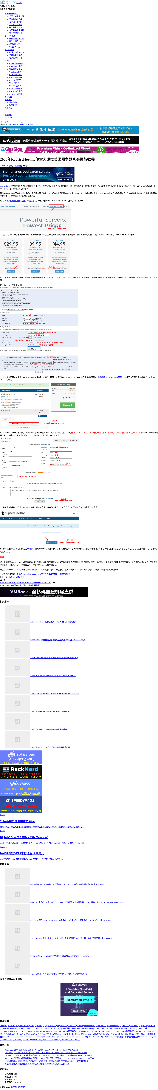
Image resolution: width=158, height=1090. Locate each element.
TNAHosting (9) (51, 1037)
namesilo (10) (31, 1037)
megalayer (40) (62, 1026)
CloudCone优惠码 (16, 72)
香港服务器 (9, 50)
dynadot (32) (145, 1026)
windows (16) (12, 1034)
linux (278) (4, 1026)
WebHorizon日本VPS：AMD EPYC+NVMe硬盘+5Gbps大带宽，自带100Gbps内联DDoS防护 (42, 1050)
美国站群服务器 (15, 19)
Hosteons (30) (8, 1028)
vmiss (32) (126, 1026)
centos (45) (41, 1026)
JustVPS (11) (10, 1037)
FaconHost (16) (23, 1034)
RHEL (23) (79, 1028)
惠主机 (19, 3)
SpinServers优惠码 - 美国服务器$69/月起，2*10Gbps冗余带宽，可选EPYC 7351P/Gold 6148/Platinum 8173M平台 (49, 1058)
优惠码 (7, 61)
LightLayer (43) (51, 1026)
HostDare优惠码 (15, 89)
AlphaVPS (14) (47, 1034)
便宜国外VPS (14, 44)
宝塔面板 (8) (134, 1037)
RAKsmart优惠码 (16, 64)
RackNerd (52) (24, 1026)
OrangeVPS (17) (110, 1031)
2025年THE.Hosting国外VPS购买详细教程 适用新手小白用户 (54, 694)
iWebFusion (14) (59, 1034)
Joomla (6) (57, 1040)
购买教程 (13, 105)
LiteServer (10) (20, 1037)
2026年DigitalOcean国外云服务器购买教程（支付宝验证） (53, 622)
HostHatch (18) (60, 1031)
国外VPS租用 (10, 36)
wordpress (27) (18, 1028)
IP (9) (105, 1037)
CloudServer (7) (8, 1040)
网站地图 (22, 1087)
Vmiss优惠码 (14, 83)
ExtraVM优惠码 (15, 77)
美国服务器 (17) (72, 1031)
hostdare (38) (81, 1026)
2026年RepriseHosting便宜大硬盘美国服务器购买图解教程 (47, 574)
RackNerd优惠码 (15, 66)
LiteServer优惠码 (15, 91)
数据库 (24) (70, 1028)
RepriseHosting (5, 186)
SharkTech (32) (135, 1026)
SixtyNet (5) (75, 1040)
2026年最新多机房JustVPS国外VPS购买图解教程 (49, 712)
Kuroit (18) (31, 1031)
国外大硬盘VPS (15, 41)
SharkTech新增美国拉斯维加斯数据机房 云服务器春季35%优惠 (25, 583)
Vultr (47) (33, 1026)
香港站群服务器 (15, 55)
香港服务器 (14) (71, 1034)
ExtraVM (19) (22, 1031)
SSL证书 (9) (88, 1037)
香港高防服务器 (15, 58)
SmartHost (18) (40, 1031)
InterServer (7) (144, 1037)
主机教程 (8, 100)
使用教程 (13, 102)
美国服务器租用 (11, 14)
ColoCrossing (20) (10, 1031)
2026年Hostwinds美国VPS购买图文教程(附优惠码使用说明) (54, 658)
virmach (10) (40, 1037)
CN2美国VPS (14, 47)
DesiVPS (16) (121, 1031)
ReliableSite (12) (125, 1034)
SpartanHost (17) (97, 1031)
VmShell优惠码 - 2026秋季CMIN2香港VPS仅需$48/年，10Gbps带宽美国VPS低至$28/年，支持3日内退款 (46, 1061)
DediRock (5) (66, 1040)
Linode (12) (145, 1034)
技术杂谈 (8, 108)
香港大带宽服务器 (16, 52)
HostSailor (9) (98, 1037)
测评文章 (8, 97)
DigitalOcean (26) (53, 1028)
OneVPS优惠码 (15, 86)
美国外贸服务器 (15, 27)
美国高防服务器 (15, 25)
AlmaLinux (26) (41, 1028)
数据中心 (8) (124, 1037)
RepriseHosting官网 (17, 201)
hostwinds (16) (142, 1031)
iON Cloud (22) (113, 1028)
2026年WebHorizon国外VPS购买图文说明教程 (48, 729)
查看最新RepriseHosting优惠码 (110, 377)
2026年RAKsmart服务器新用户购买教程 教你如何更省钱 (53, 676)
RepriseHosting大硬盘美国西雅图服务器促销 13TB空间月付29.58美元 (57, 640)
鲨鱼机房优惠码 (15, 69)
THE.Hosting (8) (113, 1037)
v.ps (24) (63, 1028)
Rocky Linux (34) (115, 1026)
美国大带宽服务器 (16, 16)
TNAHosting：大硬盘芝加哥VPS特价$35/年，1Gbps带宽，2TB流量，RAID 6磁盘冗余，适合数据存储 (46, 1053)
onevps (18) (50, 1031)
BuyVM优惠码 (15, 80)
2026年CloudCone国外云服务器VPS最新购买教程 (20, 585)
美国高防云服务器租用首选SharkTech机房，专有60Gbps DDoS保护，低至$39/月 (37, 1064)
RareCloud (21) (125, 1028)
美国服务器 (31, 549)
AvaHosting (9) (63, 1037)
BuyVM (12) (136, 1034)
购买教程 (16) (131, 1031)
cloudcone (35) (103, 1026)
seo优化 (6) (49, 1040)
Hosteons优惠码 (15, 75)
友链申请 (8, 118)
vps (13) (80, 1034)
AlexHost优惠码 (15, 94)
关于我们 (8, 115)
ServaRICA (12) (113, 1034)
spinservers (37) (92, 1026)
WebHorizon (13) (90, 1034)
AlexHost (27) (29, 1028)
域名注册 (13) (101, 1034)
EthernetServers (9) (76, 1037)
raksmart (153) (13, 1026)
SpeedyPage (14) (35, 1034)
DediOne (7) (18, 1040)
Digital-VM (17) (85, 1031)
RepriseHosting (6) (38, 1040)
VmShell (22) (103, 1028)
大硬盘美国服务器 (16, 30)
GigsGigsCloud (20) (138, 1028)
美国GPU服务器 (15, 33)
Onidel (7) (27, 1040)
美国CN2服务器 (15, 22)
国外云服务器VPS (16, 39)
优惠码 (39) (72, 1026)
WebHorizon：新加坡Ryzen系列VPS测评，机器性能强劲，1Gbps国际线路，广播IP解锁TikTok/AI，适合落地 (48, 1055)
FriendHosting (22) (91, 1028)
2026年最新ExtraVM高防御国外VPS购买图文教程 (50, 747)
